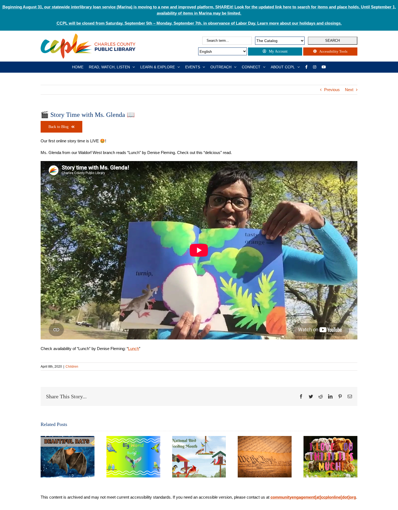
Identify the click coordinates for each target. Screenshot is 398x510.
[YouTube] (324, 67)
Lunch (133, 348)
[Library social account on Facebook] (306, 67)
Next (349, 89)
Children (72, 366)
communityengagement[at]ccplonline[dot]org (313, 497)
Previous (332, 89)
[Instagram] (314, 67)
